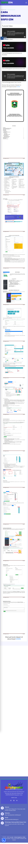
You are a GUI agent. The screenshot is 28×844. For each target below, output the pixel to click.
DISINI (18, 86)
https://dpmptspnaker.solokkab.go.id (13, 815)
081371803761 (18, 824)
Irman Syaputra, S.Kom (19, 837)
